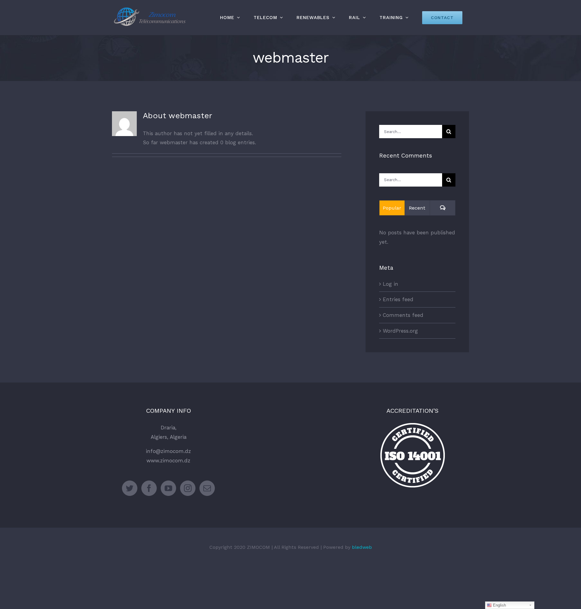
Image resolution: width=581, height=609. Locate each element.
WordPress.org (400, 331)
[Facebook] (149, 488)
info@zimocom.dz (168, 451)
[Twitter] (129, 488)
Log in (390, 284)
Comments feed (403, 315)
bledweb (362, 547)
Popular (392, 208)
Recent (417, 208)
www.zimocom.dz (168, 461)
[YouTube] (168, 488)
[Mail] (207, 488)
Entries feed (398, 299)
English (499, 605)
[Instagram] (187, 488)
